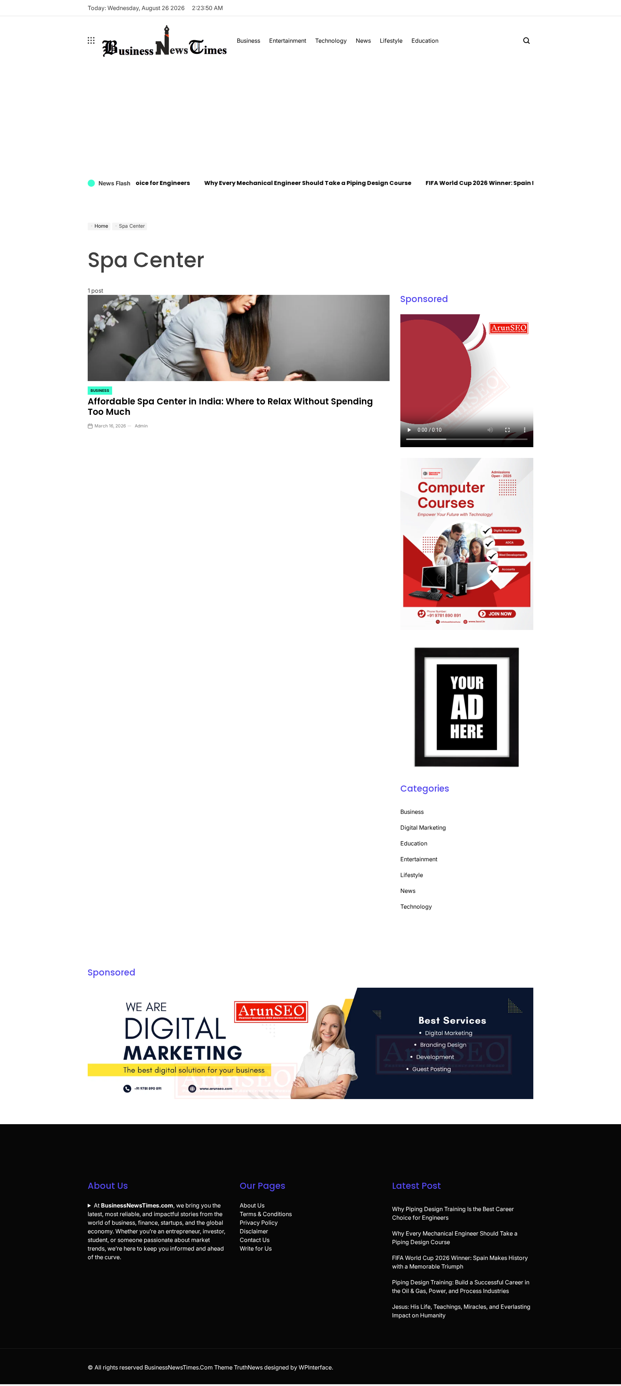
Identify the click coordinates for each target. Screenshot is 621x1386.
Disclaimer (254, 1231)
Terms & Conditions (266, 1214)
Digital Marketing (423, 827)
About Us (252, 1205)
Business (248, 40)
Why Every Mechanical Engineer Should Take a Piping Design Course (285, 183)
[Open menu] (91, 40)
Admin (141, 425)
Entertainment (287, 40)
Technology (331, 40)
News (363, 40)
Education (424, 40)
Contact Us (255, 1239)
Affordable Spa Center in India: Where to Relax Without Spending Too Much (230, 406)
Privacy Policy (259, 1222)
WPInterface (315, 1367)
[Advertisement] (310, 118)
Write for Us (256, 1248)
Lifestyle (391, 40)
